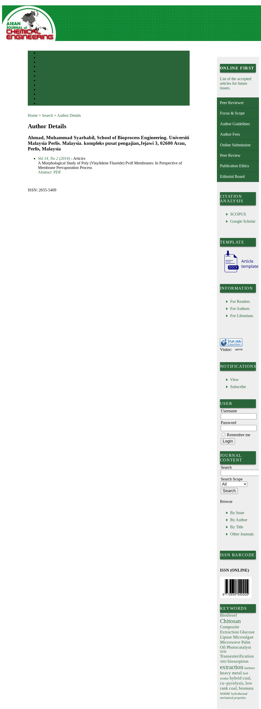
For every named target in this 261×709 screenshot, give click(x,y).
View (234, 379)
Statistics (43, 85)
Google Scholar (242, 221)
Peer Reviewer (232, 103)
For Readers (240, 301)
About (41, 57)
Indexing (43, 90)
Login (41, 62)
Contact (42, 99)
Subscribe (238, 387)
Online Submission (235, 145)
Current (42, 71)
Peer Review (230, 155)
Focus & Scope (232, 113)
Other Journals (242, 534)
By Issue (237, 513)
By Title (236, 527)
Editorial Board (232, 176)
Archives (43, 76)
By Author (238, 520)
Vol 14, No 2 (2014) (54, 158)
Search (41, 67)
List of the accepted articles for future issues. (235, 83)
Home (41, 53)
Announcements (47, 80)
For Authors (240, 308)
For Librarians (241, 316)
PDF (57, 172)
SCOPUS (238, 214)
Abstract (44, 172)
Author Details (69, 115)
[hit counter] (239, 349)
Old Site (43, 103)
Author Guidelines (235, 124)
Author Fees (230, 134)
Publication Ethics (234, 166)
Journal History (47, 94)
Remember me (238, 435)
